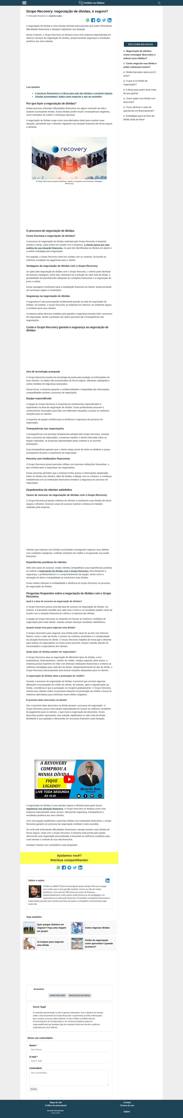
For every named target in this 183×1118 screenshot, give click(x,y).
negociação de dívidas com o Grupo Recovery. (64, 571)
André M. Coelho (55, 16)
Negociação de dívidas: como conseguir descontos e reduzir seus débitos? (139, 55)
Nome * (33, 1045)
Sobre (126, 1111)
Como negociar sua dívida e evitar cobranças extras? (140, 65)
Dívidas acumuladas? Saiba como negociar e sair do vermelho (68, 96)
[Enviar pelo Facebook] (93, 20)
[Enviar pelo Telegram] (99, 20)
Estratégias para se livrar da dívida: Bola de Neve (138, 117)
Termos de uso (127, 1106)
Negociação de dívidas (79, 995)
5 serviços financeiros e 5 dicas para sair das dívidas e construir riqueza (73, 93)
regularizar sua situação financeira (44, 808)
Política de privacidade (56, 1106)
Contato (127, 1103)
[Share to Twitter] (104, 20)
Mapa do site (56, 1103)
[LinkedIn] (108, 881)
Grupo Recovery (57, 995)
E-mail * (33, 1057)
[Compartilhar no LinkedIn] (110, 20)
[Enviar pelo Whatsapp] (88, 20)
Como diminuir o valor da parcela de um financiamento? (138, 109)
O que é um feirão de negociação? (135, 82)
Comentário (35, 1068)
